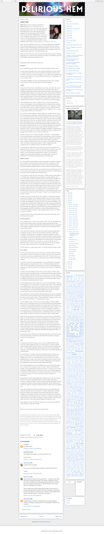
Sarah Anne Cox (76, 438)
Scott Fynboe (72, 443)
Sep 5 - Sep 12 (72, 214)
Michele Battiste (72, 251)
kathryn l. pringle (78, 384)
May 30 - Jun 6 (72, 218)
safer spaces (77, 437)
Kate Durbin (78, 382)
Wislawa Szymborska (75, 473)
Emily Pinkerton (73, 347)
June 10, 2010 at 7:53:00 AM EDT (31, 506)
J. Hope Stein (73, 363)
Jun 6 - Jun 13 (72, 216)
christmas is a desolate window (75, 312)
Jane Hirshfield (72, 365)
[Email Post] (34, 435)
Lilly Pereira (68, 398)
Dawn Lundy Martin (75, 322)
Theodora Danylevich (73, 243)
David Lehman (69, 322)
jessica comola (75, 372)
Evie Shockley (75, 350)
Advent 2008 (69, 37)
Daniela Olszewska (70, 319)
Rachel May (78, 429)
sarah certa (71, 440)
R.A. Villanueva (80, 427)
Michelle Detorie (72, 245)
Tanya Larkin (81, 460)
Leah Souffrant (77, 395)
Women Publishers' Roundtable (73, 93)
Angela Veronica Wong (75, 290)
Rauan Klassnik (75, 431)
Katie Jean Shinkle (73, 386)
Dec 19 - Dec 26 (73, 204)
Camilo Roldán (68, 301)
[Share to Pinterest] (42, 435)
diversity (72, 339)
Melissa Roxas (74, 411)
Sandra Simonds (69, 438)
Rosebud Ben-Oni (77, 436)
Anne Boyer (68, 292)
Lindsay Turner (79, 399)
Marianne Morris (73, 404)
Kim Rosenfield (72, 388)
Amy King (71, 237)
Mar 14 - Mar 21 (73, 225)
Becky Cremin (68, 296)
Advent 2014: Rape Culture (72, 23)
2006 (69, 267)
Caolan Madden (75, 301)
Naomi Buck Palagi (75, 417)
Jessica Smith (79, 374)
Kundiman (79, 391)
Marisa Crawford (69, 405)
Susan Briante (75, 457)
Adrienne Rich (77, 279)
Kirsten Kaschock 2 (73, 239)
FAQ (80, 350)
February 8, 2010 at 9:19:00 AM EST (32, 473)
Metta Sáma (82, 412)
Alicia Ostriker (68, 282)
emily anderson (78, 346)
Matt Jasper (26, 498)
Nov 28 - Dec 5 (72, 210)
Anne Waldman (74, 292)
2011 (69, 200)
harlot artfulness (74, 358)
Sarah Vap (78, 442)
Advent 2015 (69, 21)
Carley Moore (81, 302)
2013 (69, 196)
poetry (77, 424)
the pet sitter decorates (73, 464)
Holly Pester (76, 359)
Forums (34, 437)
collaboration (75, 313)
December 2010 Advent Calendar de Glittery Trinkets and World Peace (75, 325)
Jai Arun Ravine (77, 364)
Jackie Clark (78, 363)
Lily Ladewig (76, 398)
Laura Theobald (78, 394)
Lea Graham (71, 395)
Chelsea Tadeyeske (80, 308)
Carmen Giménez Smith (70, 303)
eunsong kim (69, 350)
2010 (69, 202)
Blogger (60, 531)
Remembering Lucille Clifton (72, 70)
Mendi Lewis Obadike (75, 412)
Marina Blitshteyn (80, 404)
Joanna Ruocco (72, 376)
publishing (73, 426)
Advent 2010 (69, 33)
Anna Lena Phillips (80, 291)
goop (83, 357)
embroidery (71, 346)
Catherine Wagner (77, 307)
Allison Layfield (75, 284)
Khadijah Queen (73, 387)
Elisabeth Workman (73, 341)
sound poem (81, 451)
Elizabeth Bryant (69, 342)
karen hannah (71, 381)
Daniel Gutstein (81, 318)
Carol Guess (77, 303)
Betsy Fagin (68, 297)
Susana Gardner (69, 458)
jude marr (70, 378)
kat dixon (68, 382)
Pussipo (68, 500)
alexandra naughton (70, 281)
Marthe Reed (81, 405)
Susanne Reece (77, 458)
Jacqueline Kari (71, 364)
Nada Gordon (78, 416)
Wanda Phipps (78, 472)
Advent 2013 (69, 26)
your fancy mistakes (77, 476)
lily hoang (72, 398)
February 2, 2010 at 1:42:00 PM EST (32, 448)
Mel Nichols (77, 410)
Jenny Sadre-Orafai (74, 371)
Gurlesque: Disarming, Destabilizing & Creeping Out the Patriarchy (74, 56)
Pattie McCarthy (78, 423)
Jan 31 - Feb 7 (72, 231)
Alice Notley (77, 281)
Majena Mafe (75, 401)
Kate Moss (79, 383)
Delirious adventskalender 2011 (75, 334)
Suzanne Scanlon (72, 459)
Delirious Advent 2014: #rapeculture (75, 328)
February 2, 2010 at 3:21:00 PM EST (32, 459)
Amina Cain (71, 287)
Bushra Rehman (69, 299)
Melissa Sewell (68, 412)
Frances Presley (81, 354)
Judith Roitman (74, 378)
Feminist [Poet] (28, 437)
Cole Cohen (70, 313)
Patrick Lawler (71, 423)
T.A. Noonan (71, 241)
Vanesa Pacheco (69, 471)
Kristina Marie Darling (70, 389)
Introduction (68, 362)
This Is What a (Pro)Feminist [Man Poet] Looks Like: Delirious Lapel (74, 86)
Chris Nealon (77, 311)
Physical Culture (72, 424)
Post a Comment (26, 509)
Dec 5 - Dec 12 (72, 208)
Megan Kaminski (78, 409)
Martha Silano (76, 405)
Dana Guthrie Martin (73, 317)
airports (74, 280)
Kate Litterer (74, 383)
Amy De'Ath (80, 287)
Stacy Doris (71, 453)
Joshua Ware (79, 377)
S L (74, 437)
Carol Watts (82, 303)
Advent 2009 (69, 35)
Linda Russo (73, 399)
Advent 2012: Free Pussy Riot (73, 28)
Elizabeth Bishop (81, 341)
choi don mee (72, 311)
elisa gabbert (79, 340)
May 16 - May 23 (73, 220)
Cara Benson (81, 301)
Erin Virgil (77, 348)
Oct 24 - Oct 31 (72, 212)
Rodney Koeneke (71, 436)
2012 (69, 198)
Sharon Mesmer (76, 446)
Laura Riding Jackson (70, 394)
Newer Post (23, 516)
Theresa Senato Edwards (75, 466)
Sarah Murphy (77, 441)
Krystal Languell (72, 390)
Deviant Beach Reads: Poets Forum (74, 44)
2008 (69, 264)
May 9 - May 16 (72, 221)
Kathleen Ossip (72, 384)
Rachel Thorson (71, 430)
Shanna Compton (80, 445)
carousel (67, 304)
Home (41, 516)
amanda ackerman (72, 285)
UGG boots (75, 470)
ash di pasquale (79, 293)
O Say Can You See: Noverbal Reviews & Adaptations (73, 63)
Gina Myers (71, 357)
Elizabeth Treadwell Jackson (71, 345)
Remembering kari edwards (72, 66)
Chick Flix (68, 42)
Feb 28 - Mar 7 (72, 229)
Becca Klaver (81, 295)
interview (82, 360)
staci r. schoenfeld (76, 452)
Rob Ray (72, 435)
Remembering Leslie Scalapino (73, 68)
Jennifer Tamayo (78, 370)
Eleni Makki (74, 340)
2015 (69, 193)
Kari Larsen (82, 381)
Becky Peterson (74, 296)
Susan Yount (81, 457)
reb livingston (81, 431)
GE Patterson (73, 356)
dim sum (68, 339)
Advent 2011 (69, 30)
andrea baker (68, 290)
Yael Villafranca (80, 475)
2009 (69, 262)
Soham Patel (78, 448)
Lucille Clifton (81, 400)
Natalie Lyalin (79, 418)
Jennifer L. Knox (72, 370)
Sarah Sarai (26, 462)
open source (77, 422)
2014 (69, 195)
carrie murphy (71, 305)
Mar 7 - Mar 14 (72, 227)
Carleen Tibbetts (75, 302)
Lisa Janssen (72, 400)
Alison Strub (71, 284)
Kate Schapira (72, 255)
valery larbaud (81, 470)
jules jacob (80, 378)
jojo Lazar (82, 376)
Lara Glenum (72, 393)
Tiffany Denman (71, 469)
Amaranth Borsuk (76, 286)
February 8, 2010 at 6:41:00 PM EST (32, 495)
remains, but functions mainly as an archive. (74, 123)
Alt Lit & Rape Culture (71, 40)
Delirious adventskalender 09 (75, 332)
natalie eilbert (74, 418)
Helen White (79, 358)
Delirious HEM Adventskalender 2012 (75, 335)
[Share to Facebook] (41, 435)
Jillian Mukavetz (76, 375)
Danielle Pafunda (79, 319)
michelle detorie (77, 413)
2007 (69, 266)
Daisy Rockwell (79, 316)
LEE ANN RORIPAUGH (74, 396)
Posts (69, 101)
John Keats (78, 376)
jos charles (75, 377)
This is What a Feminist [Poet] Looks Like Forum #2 (74, 234)
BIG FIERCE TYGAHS (75, 297)
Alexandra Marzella (80, 280)
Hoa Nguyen (71, 359)
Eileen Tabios (69, 340)
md (24, 444)
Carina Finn (68, 302)
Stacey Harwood (69, 452)
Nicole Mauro (78, 419)
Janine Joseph (78, 366)
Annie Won (79, 292)
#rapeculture (69, 276)
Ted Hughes (73, 463)
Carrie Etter (72, 304)
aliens (72, 282)
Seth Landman (73, 445)
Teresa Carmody (79, 463)
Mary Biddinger (76, 406)
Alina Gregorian (76, 282)
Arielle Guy (72, 293)
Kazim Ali (79, 386)
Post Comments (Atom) (44, 521)
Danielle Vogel (76, 321)
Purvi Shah (77, 426)
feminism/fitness (79, 351)
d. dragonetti (73, 316)
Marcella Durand (81, 401)
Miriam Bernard (72, 415)
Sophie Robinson (74, 451)
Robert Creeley (77, 435)
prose (69, 426)
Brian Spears (81, 298)
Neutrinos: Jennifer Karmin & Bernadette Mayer (72, 59)
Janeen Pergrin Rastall (70, 366)
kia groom (79, 387)
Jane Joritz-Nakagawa (80, 365)
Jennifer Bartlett (72, 259)
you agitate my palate (70, 476)
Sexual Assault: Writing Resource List (74, 76)
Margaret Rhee (77, 403)
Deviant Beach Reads (73, 337)
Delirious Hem (76, 122)
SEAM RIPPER (79, 443)
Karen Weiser (76, 381)
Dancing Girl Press (74, 318)
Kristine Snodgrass (77, 389)
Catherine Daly (77, 305)
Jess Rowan (81, 371)
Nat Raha (69, 418)
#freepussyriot (80, 275)
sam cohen (82, 437)
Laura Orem (77, 393)
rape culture (78, 430)
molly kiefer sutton (79, 415)
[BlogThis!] (38, 435)
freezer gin (68, 356)
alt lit (80, 284)
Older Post (58, 516)
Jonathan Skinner (69, 377)
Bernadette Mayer (80, 296)
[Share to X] (39, 435)
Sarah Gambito (81, 440)
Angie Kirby (82, 290)
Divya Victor (77, 339)
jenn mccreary (72, 369)
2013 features (79, 276)
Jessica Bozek (69, 372)
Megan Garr (72, 409)
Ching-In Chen (72, 257)
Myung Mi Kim (73, 416)
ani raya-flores (68, 291)
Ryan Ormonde (70, 437)
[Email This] (37, 435)
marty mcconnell (69, 406)
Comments (70, 103)
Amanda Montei (69, 286)
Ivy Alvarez (80, 362)
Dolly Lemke (81, 339)
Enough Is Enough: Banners (72, 50)
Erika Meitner (71, 348)
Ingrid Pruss (81, 359)
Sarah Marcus (69, 441)
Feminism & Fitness (70, 53)
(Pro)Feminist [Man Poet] (71, 275)
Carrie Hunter (78, 304)
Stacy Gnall (76, 453)
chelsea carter (73, 308)
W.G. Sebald (71, 472)
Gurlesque (68, 358)
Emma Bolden (79, 347)
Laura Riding (81, 393)
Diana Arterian (81, 337)
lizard (76, 400)
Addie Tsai (69, 279)
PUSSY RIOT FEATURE (75, 427)
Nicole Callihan (71, 419)
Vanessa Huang (76, 471)
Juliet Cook (24, 22)
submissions (81, 454)
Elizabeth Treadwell (79, 344)
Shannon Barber (69, 446)
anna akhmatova (74, 291)
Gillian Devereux (79, 356)
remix (83, 434)
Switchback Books (80, 459)
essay (82, 348)
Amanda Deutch (80, 285)
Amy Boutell (75, 287)
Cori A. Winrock (81, 313)
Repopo (68, 502)
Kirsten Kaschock (72, 249)
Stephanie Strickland (73, 247)
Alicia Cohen (81, 281)
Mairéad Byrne (69, 401)
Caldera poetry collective (79, 299)
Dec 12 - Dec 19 (73, 206)
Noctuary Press (78, 421)
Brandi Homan (75, 298)
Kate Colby (73, 382)
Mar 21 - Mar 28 (73, 223)
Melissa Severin (81, 411)
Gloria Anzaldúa (78, 357)
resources (68, 435)
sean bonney (68, 445)
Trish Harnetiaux (77, 469)
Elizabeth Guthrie (76, 342)
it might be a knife (74, 362)
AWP (83, 293)
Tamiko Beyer (75, 460)
